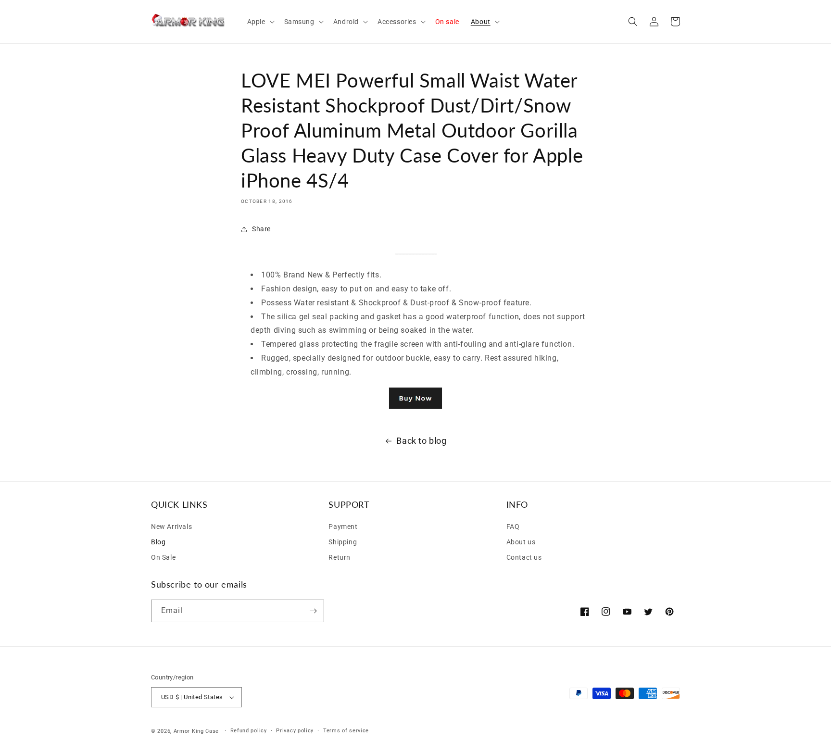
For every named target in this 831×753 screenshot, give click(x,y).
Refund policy (248, 731)
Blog (158, 542)
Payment (342, 526)
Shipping (342, 542)
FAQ (513, 526)
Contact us (524, 557)
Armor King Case (196, 731)
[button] (259, 22)
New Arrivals (171, 526)
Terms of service (346, 731)
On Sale (163, 557)
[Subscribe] (313, 611)
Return (339, 557)
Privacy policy (295, 731)
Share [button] (261, 229)
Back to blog (421, 441)
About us (521, 542)
